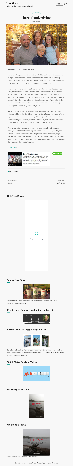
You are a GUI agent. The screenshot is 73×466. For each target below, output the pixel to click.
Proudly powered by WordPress (25, 463)
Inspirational (14, 171)
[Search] (66, 4)
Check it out (12, 148)
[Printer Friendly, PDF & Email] (57, 153)
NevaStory (12, 3)
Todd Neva (37, 21)
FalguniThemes (52, 463)
